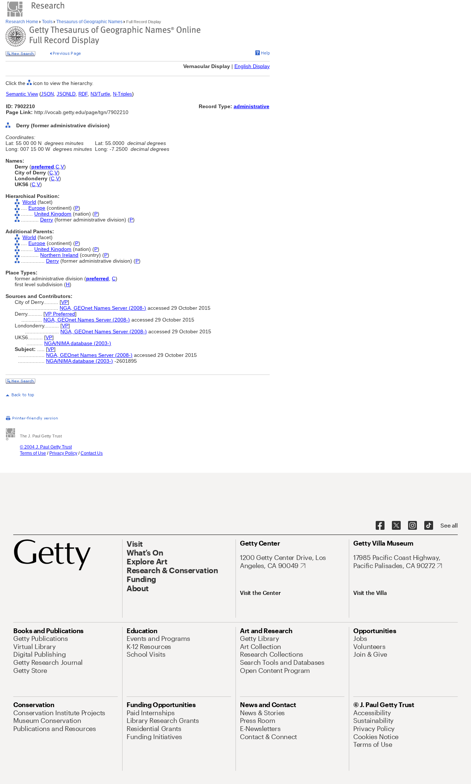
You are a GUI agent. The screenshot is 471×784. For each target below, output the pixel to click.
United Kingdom (52, 214)
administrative (251, 106)
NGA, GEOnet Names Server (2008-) (103, 308)
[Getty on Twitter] (396, 525)
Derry (46, 220)
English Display (252, 66)
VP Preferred (60, 314)
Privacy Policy (63, 453)
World (29, 202)
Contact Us (92, 453)
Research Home (22, 21)
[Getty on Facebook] (380, 525)
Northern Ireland (59, 255)
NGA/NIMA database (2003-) (77, 343)
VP (64, 302)
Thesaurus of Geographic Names (89, 21)
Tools (47, 21)
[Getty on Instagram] (412, 525)
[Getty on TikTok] (428, 525)
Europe (36, 208)
